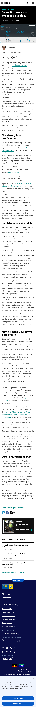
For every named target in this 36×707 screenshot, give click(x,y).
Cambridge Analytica (19, 65)
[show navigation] (33, 3)
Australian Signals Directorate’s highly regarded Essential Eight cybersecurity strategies (17, 414)
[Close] (34, 678)
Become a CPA (7, 609)
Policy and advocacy (8, 619)
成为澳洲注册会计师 (8, 626)
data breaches (13, 172)
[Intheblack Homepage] (5, 3)
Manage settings (18, 693)
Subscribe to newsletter (10, 633)
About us (6, 594)
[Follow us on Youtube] (7, 658)
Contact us (6, 598)
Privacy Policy (18, 688)
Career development (8, 612)
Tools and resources (8, 616)
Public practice (7, 623)
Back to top (16, 580)
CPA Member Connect (10, 604)
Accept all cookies (18, 703)
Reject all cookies (18, 698)
